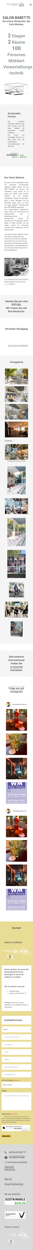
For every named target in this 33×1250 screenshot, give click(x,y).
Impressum (9, 1167)
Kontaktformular (17, 1157)
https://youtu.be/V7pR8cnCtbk (18, 346)
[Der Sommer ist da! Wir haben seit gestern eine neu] (16, 744)
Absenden (6, 1136)
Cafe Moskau (9, 189)
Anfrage (16, 304)
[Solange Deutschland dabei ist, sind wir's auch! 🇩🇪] (16, 768)
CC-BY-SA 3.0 (11, 284)
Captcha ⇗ (26, 1130)
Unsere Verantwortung (14, 1184)
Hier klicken (18, 1128)
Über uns (8, 1179)
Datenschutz (10, 1170)
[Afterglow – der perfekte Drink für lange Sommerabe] (16, 720)
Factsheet (16, 670)
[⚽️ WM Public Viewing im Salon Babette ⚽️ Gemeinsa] (16, 793)
